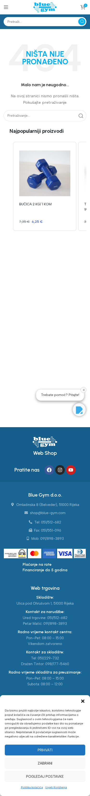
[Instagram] (60, 470)
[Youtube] (71, 470)
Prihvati (45, 750)
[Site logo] (44, 7)
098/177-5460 (57, 664)
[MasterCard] (35, 554)
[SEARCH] (81, 21)
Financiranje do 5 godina (45, 570)
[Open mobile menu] (6, 7)
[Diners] (80, 554)
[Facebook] (49, 470)
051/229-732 (48, 658)
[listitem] (44, 186)
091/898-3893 (55, 623)
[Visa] (65, 554)
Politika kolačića (32, 787)
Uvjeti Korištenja (56, 787)
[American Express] (49, 554)
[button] (82, 701)
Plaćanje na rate (37, 564)
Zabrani (45, 763)
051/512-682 (57, 618)
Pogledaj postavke (45, 776)
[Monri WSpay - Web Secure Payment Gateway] (15, 554)
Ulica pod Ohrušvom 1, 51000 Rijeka (45, 603)
